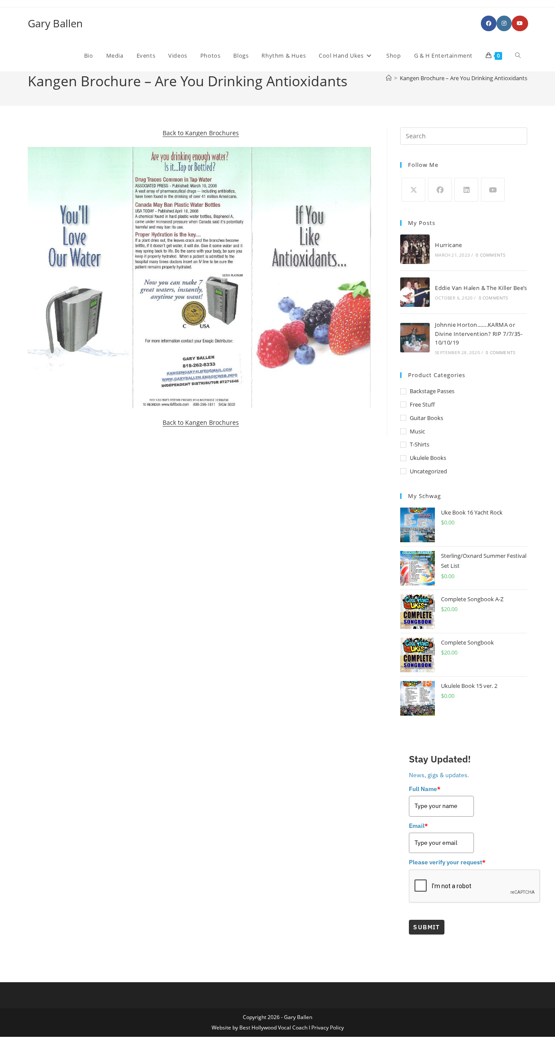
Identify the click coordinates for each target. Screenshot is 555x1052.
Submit (426, 927)
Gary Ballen (55, 23)
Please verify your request (447, 862)
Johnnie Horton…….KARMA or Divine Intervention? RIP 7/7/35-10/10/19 (478, 334)
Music (417, 431)
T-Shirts (419, 444)
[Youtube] (493, 190)
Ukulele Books (428, 458)
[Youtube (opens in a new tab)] (520, 23)
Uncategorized (428, 471)
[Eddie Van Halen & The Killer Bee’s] (415, 292)
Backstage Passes (432, 391)
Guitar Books (426, 418)
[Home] (389, 78)
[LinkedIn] (466, 190)
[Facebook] (440, 190)
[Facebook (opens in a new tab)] (488, 23)
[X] (413, 190)
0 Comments (490, 255)
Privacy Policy (327, 1027)
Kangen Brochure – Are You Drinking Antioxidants (463, 78)
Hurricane (448, 245)
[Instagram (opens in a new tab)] (504, 23)
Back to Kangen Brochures (201, 133)
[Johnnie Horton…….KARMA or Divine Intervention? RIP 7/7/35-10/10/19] (415, 337)
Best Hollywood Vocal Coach (273, 1027)
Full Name (425, 789)
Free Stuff (422, 404)
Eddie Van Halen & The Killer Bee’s (481, 288)
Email (418, 826)
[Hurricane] (415, 249)
